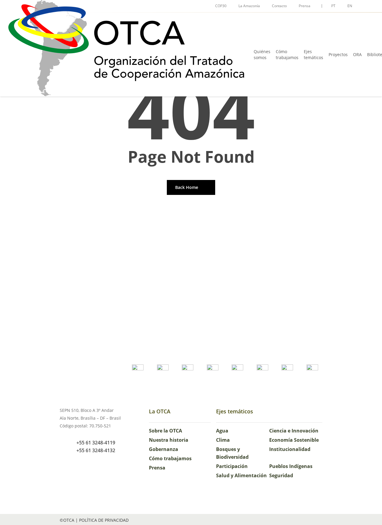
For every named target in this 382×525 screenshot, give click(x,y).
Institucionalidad (289, 449)
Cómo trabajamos (170, 458)
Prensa (157, 467)
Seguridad (281, 475)
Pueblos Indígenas (290, 466)
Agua (222, 430)
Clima (223, 440)
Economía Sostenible (294, 440)
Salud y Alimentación (241, 475)
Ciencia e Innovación (293, 430)
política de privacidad (104, 520)
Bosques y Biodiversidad (232, 453)
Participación (232, 466)
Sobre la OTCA (165, 430)
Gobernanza (163, 449)
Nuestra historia (168, 440)
